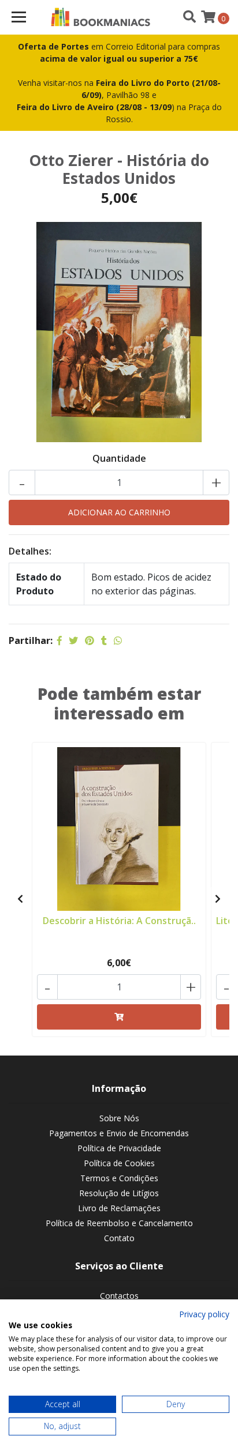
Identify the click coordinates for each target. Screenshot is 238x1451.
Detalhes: (30, 551)
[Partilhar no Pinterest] (89, 640)
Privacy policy (204, 1314)
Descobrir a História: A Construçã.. (119, 920)
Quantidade (119, 458)
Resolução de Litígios (119, 1193)
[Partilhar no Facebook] (59, 640)
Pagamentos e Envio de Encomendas (119, 1133)
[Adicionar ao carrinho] (119, 1017)
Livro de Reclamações (119, 1208)
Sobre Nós (119, 1118)
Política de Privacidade (119, 1148)
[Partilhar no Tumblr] (104, 640)
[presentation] (20, 898)
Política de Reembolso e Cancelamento (119, 1223)
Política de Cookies (119, 1163)
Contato (119, 1238)
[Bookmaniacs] (101, 17)
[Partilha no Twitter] (73, 640)
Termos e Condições (119, 1178)
